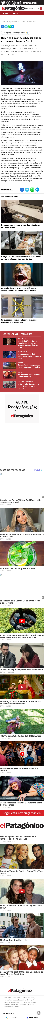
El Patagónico (5, 22)
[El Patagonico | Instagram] (14, 4)
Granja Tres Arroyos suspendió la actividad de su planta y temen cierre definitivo (21, 257)
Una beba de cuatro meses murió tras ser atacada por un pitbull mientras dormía (19, 289)
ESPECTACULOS (21, 338)
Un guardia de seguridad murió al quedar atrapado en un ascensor (19, 321)
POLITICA (19, 372)
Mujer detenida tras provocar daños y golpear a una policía (28, 366)
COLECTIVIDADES (22, 351)
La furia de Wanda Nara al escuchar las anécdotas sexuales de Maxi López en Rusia (27, 344)
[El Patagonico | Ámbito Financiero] (29, 4)
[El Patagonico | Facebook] (8, 4)
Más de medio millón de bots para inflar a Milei (28, 375)
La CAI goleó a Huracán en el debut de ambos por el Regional (28, 386)
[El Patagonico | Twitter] (3, 4)
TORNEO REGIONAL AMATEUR (25, 381)
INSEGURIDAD (21, 362)
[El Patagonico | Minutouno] (19, 4)
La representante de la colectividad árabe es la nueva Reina (29, 356)
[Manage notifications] (39, 1013)
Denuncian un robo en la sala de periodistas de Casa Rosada (20, 226)
